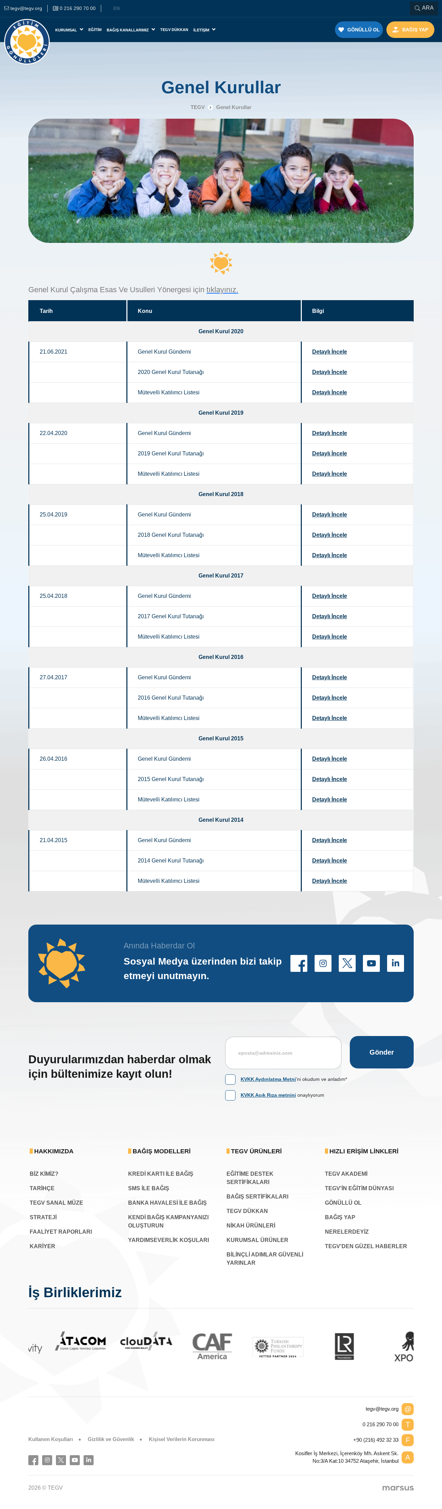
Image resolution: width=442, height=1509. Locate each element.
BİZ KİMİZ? (44, 1174)
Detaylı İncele (329, 352)
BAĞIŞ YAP (340, 1217)
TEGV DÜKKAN (247, 1211)
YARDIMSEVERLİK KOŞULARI (168, 1240)
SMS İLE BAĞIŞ (148, 1188)
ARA (428, 8)
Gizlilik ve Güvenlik (111, 1439)
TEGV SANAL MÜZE (56, 1203)
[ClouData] (122, 1341)
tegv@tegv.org (382, 1409)
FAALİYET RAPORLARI (61, 1232)
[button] (298, 963)
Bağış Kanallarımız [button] (128, 30)
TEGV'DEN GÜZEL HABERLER (366, 1246)
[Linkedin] (89, 1460)
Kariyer (42, 1246)
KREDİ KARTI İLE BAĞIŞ (160, 1174)
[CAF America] (188, 1346)
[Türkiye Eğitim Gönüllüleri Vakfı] (27, 29)
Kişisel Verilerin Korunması (181, 1439)
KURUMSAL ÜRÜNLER (257, 1240)
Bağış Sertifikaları (257, 1197)
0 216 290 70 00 (380, 1424)
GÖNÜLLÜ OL (343, 1203)
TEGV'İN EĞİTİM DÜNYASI (359, 1188)
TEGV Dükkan (174, 30)
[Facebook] (33, 1460)
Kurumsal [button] (66, 30)
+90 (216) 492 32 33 (375, 1440)
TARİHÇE (42, 1188)
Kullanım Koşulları (50, 1439)
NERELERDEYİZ (347, 1232)
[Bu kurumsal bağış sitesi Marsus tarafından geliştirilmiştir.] (398, 1488)
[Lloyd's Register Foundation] (320, 1346)
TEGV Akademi (346, 1174)
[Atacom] (56, 1341)
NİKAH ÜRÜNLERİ (251, 1226)
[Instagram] (47, 1460)
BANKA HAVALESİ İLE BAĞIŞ (167, 1203)
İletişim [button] (201, 30)
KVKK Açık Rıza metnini (268, 1095)
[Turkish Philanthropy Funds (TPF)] (254, 1347)
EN (116, 8)
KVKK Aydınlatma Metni (268, 1079)
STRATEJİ (43, 1217)
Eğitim (95, 30)
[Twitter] (61, 1460)
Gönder (381, 1052)
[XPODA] (386, 1346)
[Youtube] (75, 1460)
